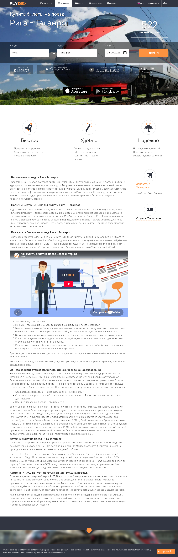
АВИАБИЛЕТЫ (47, 3)
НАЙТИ (154, 52)
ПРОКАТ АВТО (97, 3)
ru (141, 3)
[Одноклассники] (144, 68)
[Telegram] (152, 68)
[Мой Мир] (148, 68)
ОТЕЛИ (80, 3)
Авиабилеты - (149, 193)
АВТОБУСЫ (113, 3)
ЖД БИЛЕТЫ (64, 3)
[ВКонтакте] (141, 68)
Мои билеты (153, 3)
